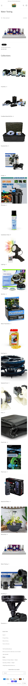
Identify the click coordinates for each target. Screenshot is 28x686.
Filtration (3, 205)
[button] (1, 5)
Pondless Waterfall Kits (6, 116)
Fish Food (3, 353)
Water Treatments (5, 323)
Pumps (2, 175)
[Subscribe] (23, 673)
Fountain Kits (4, 146)
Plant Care (3, 472)
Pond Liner (3, 442)
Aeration (3, 294)
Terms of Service (6, 643)
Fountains (3, 623)
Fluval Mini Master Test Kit (5, 47)
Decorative (3, 534)
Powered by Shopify (18, 683)
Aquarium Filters (5, 501)
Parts (2, 412)
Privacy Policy (5, 638)
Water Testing (4, 564)
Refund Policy (5, 640)
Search (4, 635)
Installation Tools (5, 235)
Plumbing (3, 593)
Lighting (3, 264)
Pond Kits (3, 86)
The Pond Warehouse (12, 683)
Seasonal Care (4, 383)
